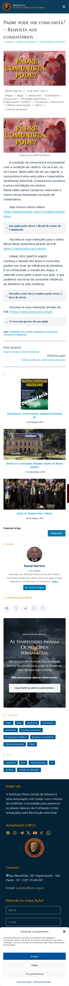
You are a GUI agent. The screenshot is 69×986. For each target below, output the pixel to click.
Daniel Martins (13, 90)
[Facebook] (8, 833)
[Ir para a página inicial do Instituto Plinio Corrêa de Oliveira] (34, 847)
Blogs (20, 95)
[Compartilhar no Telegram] (25, 608)
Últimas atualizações (19, 105)
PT (45, 332)
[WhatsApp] (48, 833)
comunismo (14, 332)
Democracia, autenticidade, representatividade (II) (34, 415)
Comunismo (10, 98)
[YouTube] (35, 833)
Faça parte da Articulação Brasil (34, 688)
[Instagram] (15, 833)
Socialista (52, 332)
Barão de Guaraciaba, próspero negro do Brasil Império (35, 465)
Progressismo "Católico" (17, 101)
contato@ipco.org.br (30, 888)
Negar (34, 965)
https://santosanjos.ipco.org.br (25, 248)
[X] (28, 833)
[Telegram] (21, 833)
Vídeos (39, 105)
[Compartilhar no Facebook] (7, 608)
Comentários (52, 95)
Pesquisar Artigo (12, 528)
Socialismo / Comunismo (49, 101)
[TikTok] (42, 833)
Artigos (9, 95)
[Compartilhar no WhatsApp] (33, 608)
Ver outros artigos (34, 587)
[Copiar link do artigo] (42, 608)
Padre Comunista (35, 332)
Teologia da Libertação (15, 335)
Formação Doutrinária (34, 98)
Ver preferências (34, 973)
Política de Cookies (24, 982)
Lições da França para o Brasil (34, 513)
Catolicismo (34, 95)
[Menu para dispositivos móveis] (64, 6)
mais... (55, 581)
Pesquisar (56, 533)
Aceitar (34, 956)
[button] (64, 931)
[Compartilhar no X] (16, 608)
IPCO (23, 332)
